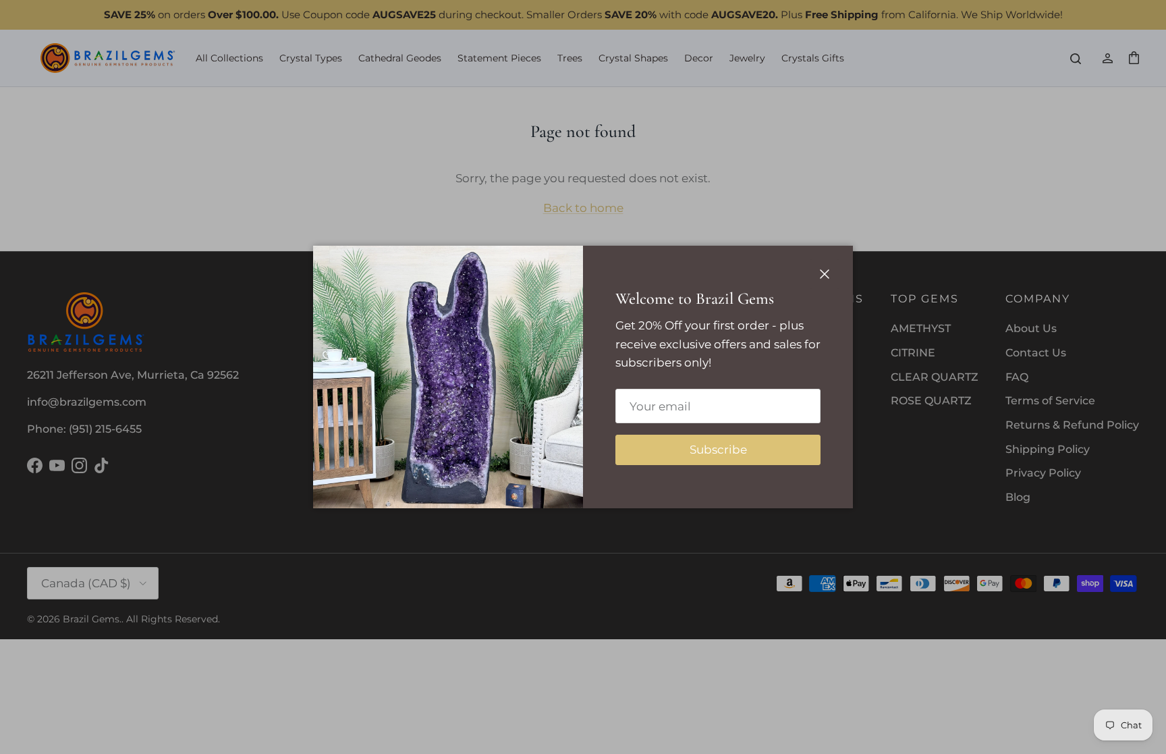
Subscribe (718, 449)
